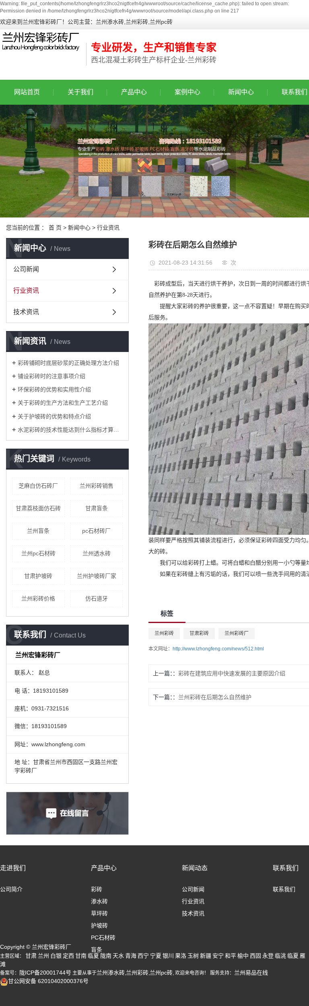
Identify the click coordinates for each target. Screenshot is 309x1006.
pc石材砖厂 (96, 531)
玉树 (193, 955)
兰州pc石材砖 (38, 553)
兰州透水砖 (96, 553)
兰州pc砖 (161, 972)
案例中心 (187, 92)
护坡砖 (99, 925)
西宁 (143, 955)
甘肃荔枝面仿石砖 (38, 508)
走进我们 (13, 868)
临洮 (280, 955)
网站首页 (27, 92)
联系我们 (286, 868)
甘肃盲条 (96, 508)
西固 (255, 955)
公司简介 (11, 889)
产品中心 (134, 92)
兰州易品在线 (251, 972)
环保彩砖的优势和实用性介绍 (54, 389)
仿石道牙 (96, 598)
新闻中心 (241, 92)
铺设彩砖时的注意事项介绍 (51, 376)
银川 (168, 955)
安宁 (218, 955)
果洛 (180, 955)
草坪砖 (99, 913)
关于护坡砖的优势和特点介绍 (54, 416)
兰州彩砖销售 (96, 485)
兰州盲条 (38, 531)
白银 (56, 955)
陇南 (105, 955)
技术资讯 (26, 311)
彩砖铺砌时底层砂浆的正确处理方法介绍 (68, 363)
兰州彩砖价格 (38, 598)
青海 (130, 955)
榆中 (243, 955)
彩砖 (96, 889)
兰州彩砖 (164, 633)
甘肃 (31, 955)
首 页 (55, 227)
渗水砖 (99, 901)
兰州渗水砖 (111, 972)
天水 (118, 955)
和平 (230, 955)
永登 (268, 955)
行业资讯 (108, 227)
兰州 (43, 955)
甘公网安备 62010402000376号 (48, 981)
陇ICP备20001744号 (45, 972)
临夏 (93, 955)
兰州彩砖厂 (237, 633)
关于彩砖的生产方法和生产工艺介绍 (63, 403)
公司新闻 (26, 269)
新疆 (205, 955)
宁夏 (155, 955)
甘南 (81, 955)
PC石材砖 (103, 937)
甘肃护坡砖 (38, 576)
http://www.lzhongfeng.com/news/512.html (218, 649)
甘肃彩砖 (199, 633)
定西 (68, 955)
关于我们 (80, 92)
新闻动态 (195, 868)
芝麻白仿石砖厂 (38, 485)
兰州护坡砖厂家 (96, 576)
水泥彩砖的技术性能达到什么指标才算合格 (70, 429)
